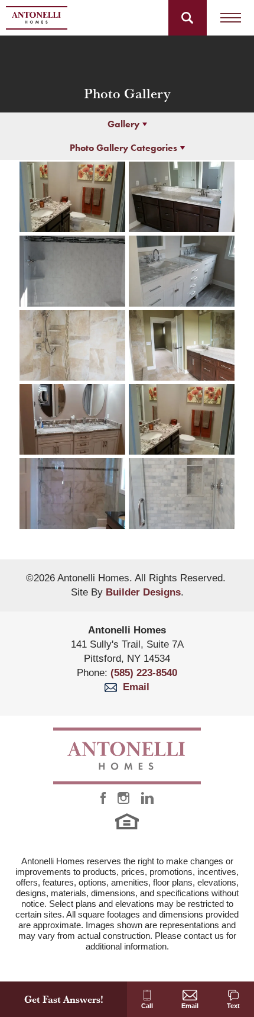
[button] (187, 18)
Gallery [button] (123, 124)
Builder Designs (143, 592)
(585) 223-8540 (143, 672)
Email (133, 687)
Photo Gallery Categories (123, 147)
